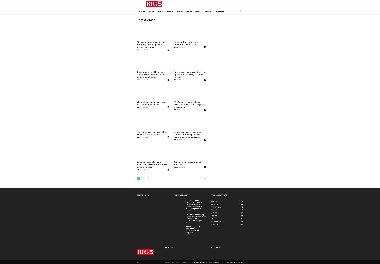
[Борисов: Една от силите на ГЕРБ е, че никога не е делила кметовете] (190, 32)
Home (139, 17)
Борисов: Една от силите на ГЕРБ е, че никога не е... (187, 43)
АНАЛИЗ (208, 11)
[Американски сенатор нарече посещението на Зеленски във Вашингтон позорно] (179, 217)
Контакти (178, 262)
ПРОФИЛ (180, 11)
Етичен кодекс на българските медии (232, 262)
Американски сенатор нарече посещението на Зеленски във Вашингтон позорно (195, 217)
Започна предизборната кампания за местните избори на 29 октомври (152, 164)
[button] (240, 12)
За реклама (186, 262)
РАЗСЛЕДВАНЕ (219, 11)
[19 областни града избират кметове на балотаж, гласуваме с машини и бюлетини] (190, 92)
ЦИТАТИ (189, 11)
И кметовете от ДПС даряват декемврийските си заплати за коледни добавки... (152, 74)
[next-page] (151, 178)
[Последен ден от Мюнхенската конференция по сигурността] (179, 229)
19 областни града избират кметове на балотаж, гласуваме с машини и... (189, 104)
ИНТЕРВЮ (198, 11)
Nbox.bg (142, 11)
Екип (172, 262)
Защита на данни (214, 262)
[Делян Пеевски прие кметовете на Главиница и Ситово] (153, 92)
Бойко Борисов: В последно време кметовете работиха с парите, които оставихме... (188, 134)
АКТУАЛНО (170, 11)
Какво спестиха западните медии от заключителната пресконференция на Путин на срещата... (194, 204)
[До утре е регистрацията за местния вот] (190, 151)
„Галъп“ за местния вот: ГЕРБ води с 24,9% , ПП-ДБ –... (151, 133)
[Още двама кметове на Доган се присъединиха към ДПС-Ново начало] (190, 62)
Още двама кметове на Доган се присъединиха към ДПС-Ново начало (190, 74)
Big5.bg (139, 49)
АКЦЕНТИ (159, 11)
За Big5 (167, 262)
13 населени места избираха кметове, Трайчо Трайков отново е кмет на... (151, 44)
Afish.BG (151, 11)
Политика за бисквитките (199, 262)
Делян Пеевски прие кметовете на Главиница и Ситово (153, 103)
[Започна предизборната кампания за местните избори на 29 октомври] (153, 151)
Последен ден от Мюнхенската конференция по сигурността (192, 229)
